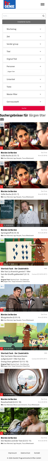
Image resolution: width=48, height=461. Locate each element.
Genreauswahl (13, 101)
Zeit (8, 36)
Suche (24, 108)
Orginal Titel (12, 59)
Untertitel (11, 79)
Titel (8, 51)
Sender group (12, 44)
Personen (11, 66)
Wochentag (11, 29)
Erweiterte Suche (24, 22)
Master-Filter (12, 94)
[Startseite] (10, 4)
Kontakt (37, 453)
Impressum (12, 453)
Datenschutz (25, 453)
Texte (9, 87)
